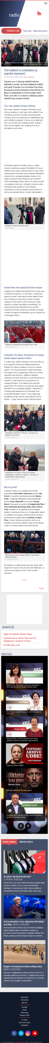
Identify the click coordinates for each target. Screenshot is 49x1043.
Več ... (27, 1039)
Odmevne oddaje (26, 843)
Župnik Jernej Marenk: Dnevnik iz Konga (18, 635)
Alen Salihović (29, 77)
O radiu (24, 1021)
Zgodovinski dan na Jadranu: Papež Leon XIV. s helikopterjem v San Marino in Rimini (20, 641)
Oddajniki (24, 1026)
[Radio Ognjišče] (24, 13)
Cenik (24, 1011)
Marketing (24, 1014)
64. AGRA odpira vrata (12, 646)
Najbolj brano (9, 843)
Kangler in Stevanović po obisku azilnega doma (23, 967)
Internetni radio (24, 1024)
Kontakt (24, 1008)
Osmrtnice (24, 998)
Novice (7, 77)
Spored (24, 1004)
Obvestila (24, 1001)
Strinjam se (40, 1034)
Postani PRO (24, 1016)
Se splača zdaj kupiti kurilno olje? (17, 877)
